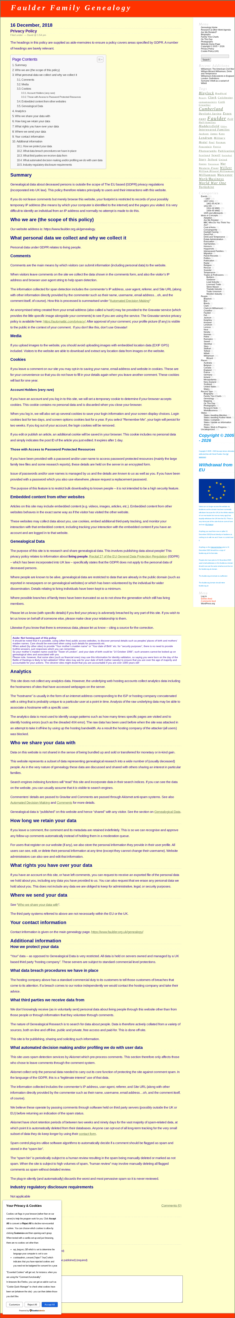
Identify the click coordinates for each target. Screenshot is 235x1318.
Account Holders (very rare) (41, 93)
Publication (226, 150)
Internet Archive (216, 547)
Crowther (205, 105)
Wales (207, 389)
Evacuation (209, 241)
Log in (204, 596)
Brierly (203, 98)
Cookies (26, 88)
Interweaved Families (214, 129)
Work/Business (211, 179)
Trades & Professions (214, 275)
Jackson (204, 134)
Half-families (207, 122)
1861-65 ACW (213, 203)
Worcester (225, 175)
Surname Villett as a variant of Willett (215, 82)
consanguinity (208, 102)
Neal (212, 142)
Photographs (207, 42)
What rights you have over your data (37, 126)
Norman (221, 142)
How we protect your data (37, 146)
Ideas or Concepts (209, 215)
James (214, 134)
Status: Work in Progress (215, 427)
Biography (206, 34)
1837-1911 (209, 201)
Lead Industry (212, 282)
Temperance (209, 272)
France (207, 372)
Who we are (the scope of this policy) (37, 70)
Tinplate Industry (214, 289)
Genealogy (209, 398)
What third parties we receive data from (45, 155)
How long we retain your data (32, 121)
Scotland (204, 155)
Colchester (225, 97)
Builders (210, 277)
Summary (21, 65)
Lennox (207, 327)
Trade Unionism (213, 291)
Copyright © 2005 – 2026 (213, 46)
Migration (208, 253)
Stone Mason (212, 287)
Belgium (207, 365)
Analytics (20, 111)
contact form (87, 1134)
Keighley (208, 320)
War (223, 163)
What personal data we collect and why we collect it (46, 75)
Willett (226, 168)
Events (204, 196)
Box (205, 301)
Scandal (207, 270)
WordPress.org (208, 603)
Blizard (209, 358)
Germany (208, 375)
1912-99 (208, 206)
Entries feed (206, 599)
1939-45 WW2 (213, 210)
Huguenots (209, 249)
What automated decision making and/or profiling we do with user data (63, 160)
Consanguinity (210, 230)
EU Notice (209, 524)
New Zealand (210, 382)
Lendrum (206, 137)
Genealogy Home (209, 27)
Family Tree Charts (210, 37)
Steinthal (227, 155)
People (204, 296)
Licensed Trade (213, 284)
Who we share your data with (32, 116)
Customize (14, 1304)
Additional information (29, 141)
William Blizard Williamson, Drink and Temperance (216, 72)
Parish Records (211, 256)
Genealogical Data (32, 106)
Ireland (207, 377)
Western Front (209, 168)
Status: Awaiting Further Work (217, 417)
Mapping (208, 401)
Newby (207, 332)
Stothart (207, 348)
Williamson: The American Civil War (217, 69)
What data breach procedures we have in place (50, 150)
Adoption (208, 218)
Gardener (210, 279)
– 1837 (207, 199)
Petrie (217, 147)
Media (25, 84)
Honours (208, 246)
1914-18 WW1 (213, 208)
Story (202, 159)
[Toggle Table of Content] (98, 59)
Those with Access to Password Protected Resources (54, 97)
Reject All (32, 1304)
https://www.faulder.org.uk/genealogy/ (117, 932)
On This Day (206, 39)
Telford (213, 159)
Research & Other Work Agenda (216, 30)
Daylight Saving (210, 113)
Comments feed (208, 601)
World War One (212, 183)
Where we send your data (30, 131)
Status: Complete (212, 420)
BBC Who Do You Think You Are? (217, 223)
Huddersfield (209, 126)
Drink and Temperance (214, 237)
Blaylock (206, 93)
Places (204, 360)
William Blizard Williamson (216, 171)
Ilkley (224, 126)
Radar (207, 263)
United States (210, 386)
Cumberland (211, 108)
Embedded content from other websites (44, 101)
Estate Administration (213, 239)
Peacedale (205, 147)
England (208, 370)
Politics (207, 258)
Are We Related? (209, 32)
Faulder (216, 118)
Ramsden (208, 339)
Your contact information (29, 136)
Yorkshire (206, 187)
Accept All (50, 1304)
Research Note (211, 408)
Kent (222, 134)
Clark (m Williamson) (213, 308)
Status (204, 413)
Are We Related (211, 220)
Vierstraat (213, 164)
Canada (207, 368)
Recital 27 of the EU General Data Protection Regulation (128, 556)
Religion (208, 265)
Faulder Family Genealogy (71, 7)
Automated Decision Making (129, 301)
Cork (221, 102)
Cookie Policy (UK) (210, 51)
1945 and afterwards (213, 213)
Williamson (207, 175)
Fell (230, 119)
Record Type (207, 391)
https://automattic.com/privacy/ (64, 321)
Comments (28, 79)
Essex (227, 113)
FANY (202, 119)
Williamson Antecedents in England (217, 76)
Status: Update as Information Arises (217, 423)
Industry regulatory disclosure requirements (47, 164)
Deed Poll (208, 234)
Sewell (216, 155)
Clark (212, 97)
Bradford (221, 93)
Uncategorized (208, 429)
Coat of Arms (210, 227)
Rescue (207, 268)
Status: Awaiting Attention (215, 415)
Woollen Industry (214, 294)
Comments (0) (171, 1205)
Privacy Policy (23, 31)
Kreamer (208, 322)
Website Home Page (210, 44)
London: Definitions (210, 78)
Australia (208, 363)
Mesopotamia (210, 379)
